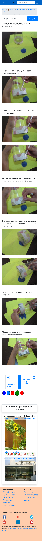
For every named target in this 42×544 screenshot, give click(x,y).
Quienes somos (9, 495)
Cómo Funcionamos (11, 492)
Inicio (3, 10)
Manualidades (21, 10)
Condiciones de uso (13, 528)
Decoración (31, 10)
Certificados (8, 497)
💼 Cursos (11, 10)
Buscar (32, 18)
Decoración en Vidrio (11, 12)
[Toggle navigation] (3, 2)
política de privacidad (26, 528)
